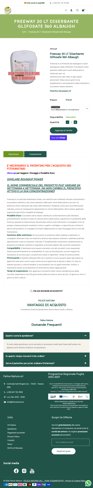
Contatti (10, 440)
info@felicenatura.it (15, 402)
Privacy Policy (13, 436)
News (9, 444)
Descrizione (14, 154)
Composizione (35, 154)
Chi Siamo (11, 425)
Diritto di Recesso (15, 448)
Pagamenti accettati (16, 433)
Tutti (24, 32)
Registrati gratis (63, 451)
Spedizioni (11, 429)
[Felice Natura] (7, 10)
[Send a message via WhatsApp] (88, 483)
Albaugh (53, 49)
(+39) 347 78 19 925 (60, 3)
